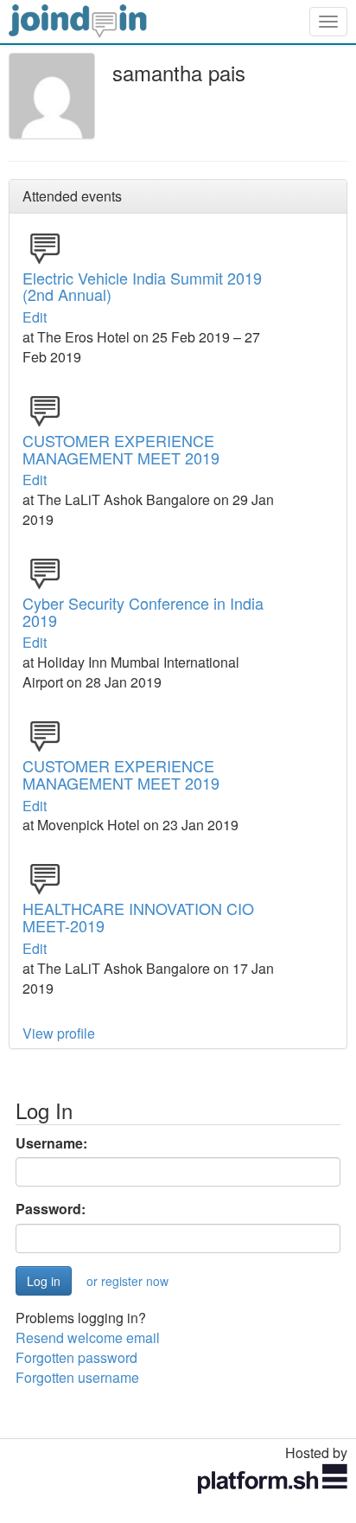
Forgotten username (77, 1377)
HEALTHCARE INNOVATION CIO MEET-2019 (138, 917)
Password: (51, 1209)
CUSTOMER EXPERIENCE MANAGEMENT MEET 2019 (120, 449)
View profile (58, 1033)
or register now (127, 1280)
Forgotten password (76, 1357)
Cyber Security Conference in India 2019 (143, 611)
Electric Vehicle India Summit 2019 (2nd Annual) (142, 286)
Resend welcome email (88, 1337)
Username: (51, 1143)
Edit (34, 317)
